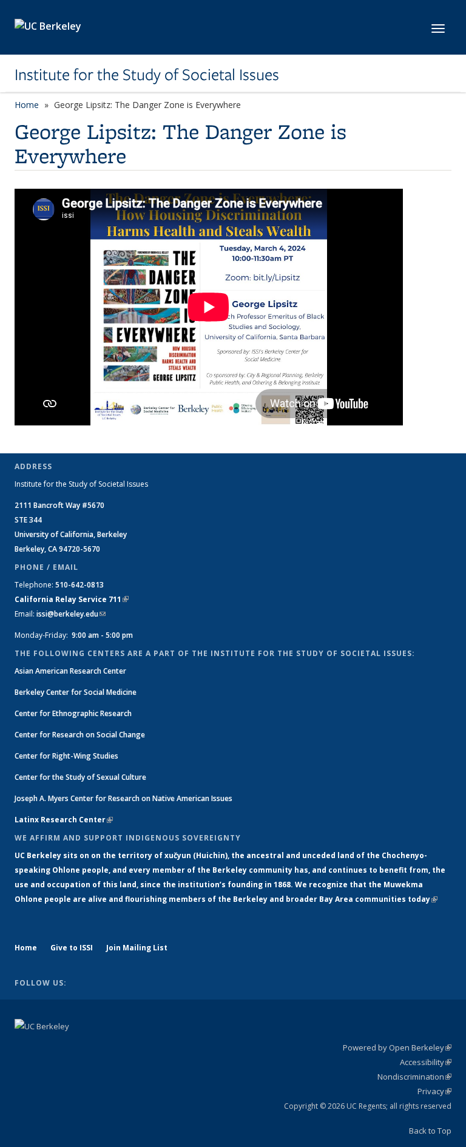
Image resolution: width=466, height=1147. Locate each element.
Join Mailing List (136, 947)
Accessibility (425, 1062)
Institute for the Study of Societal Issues (147, 75)
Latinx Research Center (64, 819)
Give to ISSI (71, 947)
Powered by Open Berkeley (397, 1047)
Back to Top (430, 1130)
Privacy (434, 1091)
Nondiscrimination (414, 1076)
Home (27, 104)
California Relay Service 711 (72, 599)
